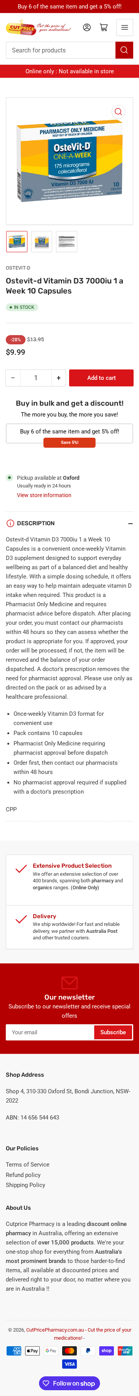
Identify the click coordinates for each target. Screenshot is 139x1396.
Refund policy (23, 1175)
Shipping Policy (25, 1185)
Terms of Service (27, 1164)
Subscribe (113, 1032)
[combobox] (69, 50)
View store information (44, 495)
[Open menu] (124, 27)
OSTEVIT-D (18, 268)
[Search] (124, 50)
